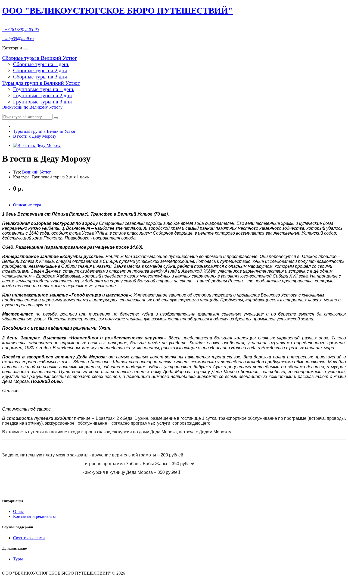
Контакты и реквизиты (34, 516)
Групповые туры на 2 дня (42, 95)
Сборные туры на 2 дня (40, 70)
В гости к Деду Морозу (34, 136)
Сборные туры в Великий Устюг (39, 58)
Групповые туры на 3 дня (42, 102)
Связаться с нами (29, 537)
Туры (18, 559)
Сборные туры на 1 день (41, 64)
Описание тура (27, 205)
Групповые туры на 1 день (43, 89)
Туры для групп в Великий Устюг (41, 83)
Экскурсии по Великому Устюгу (32, 107)
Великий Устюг (36, 172)
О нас (18, 511)
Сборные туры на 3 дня (40, 77)
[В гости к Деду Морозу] (37, 145)
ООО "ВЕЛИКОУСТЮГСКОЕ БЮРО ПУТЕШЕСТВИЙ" (117, 10)
